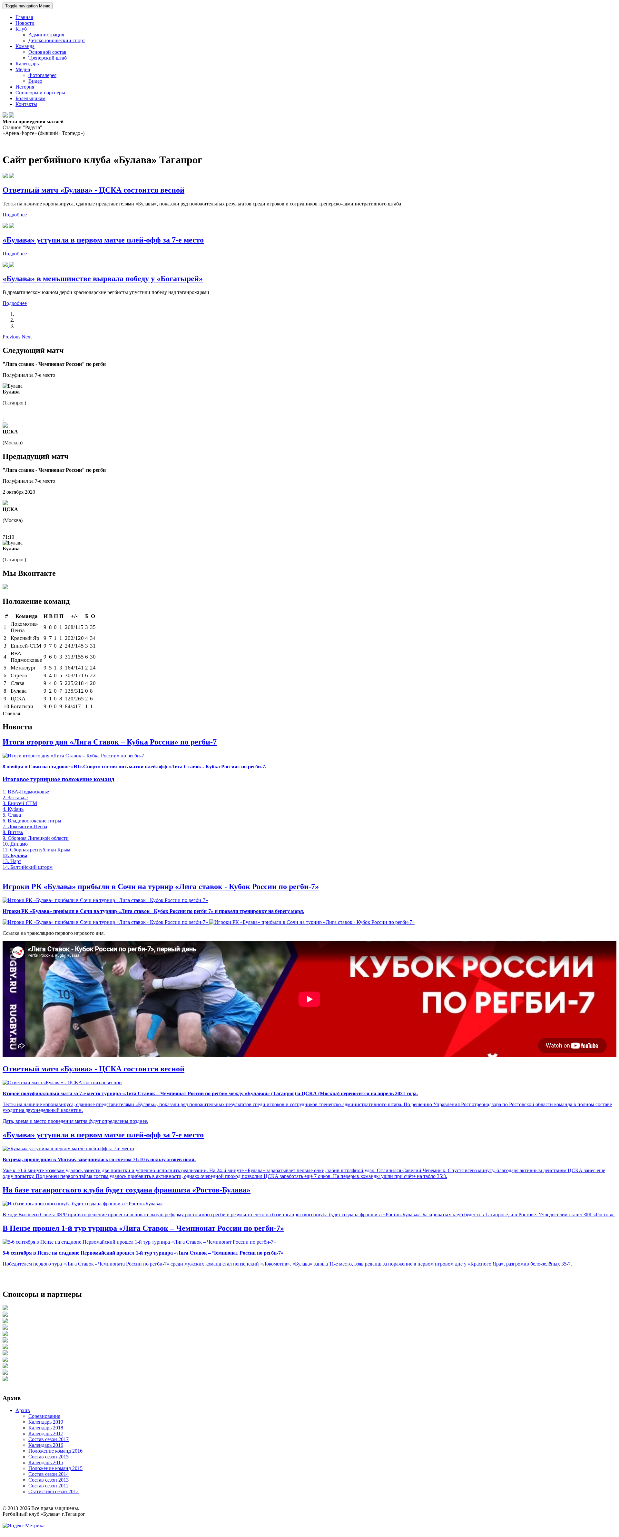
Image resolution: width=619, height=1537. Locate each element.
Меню (27, 6)
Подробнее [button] (15, 214)
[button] (12, 336)
